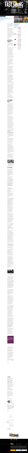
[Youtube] (15, 12)
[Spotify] (17, 12)
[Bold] (9, 424)
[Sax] (8, 402)
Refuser (18, 450)
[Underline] (11, 424)
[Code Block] (12, 425)
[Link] (9, 426)
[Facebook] (11, 12)
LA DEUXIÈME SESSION (19, 45)
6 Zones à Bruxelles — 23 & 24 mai (19, 35)
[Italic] (10, 424)
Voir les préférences (24, 450)
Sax (10, 400)
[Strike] (12, 424)
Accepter (13, 450)
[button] (14, 14)
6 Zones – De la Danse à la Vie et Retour (18, 28)
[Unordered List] (10, 425)
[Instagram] (13, 12)
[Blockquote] (11, 425)
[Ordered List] (9, 425)
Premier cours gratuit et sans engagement (10, 341)
